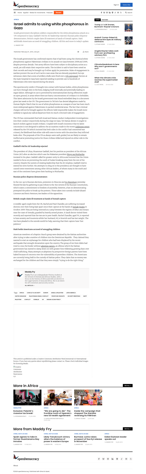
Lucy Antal (99, 84)
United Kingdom (20, 296)
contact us (60, 361)
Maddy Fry (20, 45)
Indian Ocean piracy (54, 299)
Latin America (71, 293)
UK (43, 299)
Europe (45, 293)
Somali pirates (79, 207)
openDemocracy (101, 29)
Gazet (47, 471)
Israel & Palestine (57, 293)
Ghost (42, 471)
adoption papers (48, 246)
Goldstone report (82, 127)
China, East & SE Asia (20, 434)
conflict (27, 299)
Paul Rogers (100, 71)
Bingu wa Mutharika (75, 154)
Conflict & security (33, 293)
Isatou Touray (80, 418)
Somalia (36, 299)
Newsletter (17, 408)
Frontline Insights (58, 296)
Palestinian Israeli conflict (38, 296)
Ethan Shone (100, 44)
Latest (97, 20)
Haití (85, 296)
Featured (105, 20)
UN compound (72, 76)
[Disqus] (51, 330)
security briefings (74, 296)
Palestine (18, 299)
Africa (16, 19)
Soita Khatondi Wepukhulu (55, 418)
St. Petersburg (71, 182)
